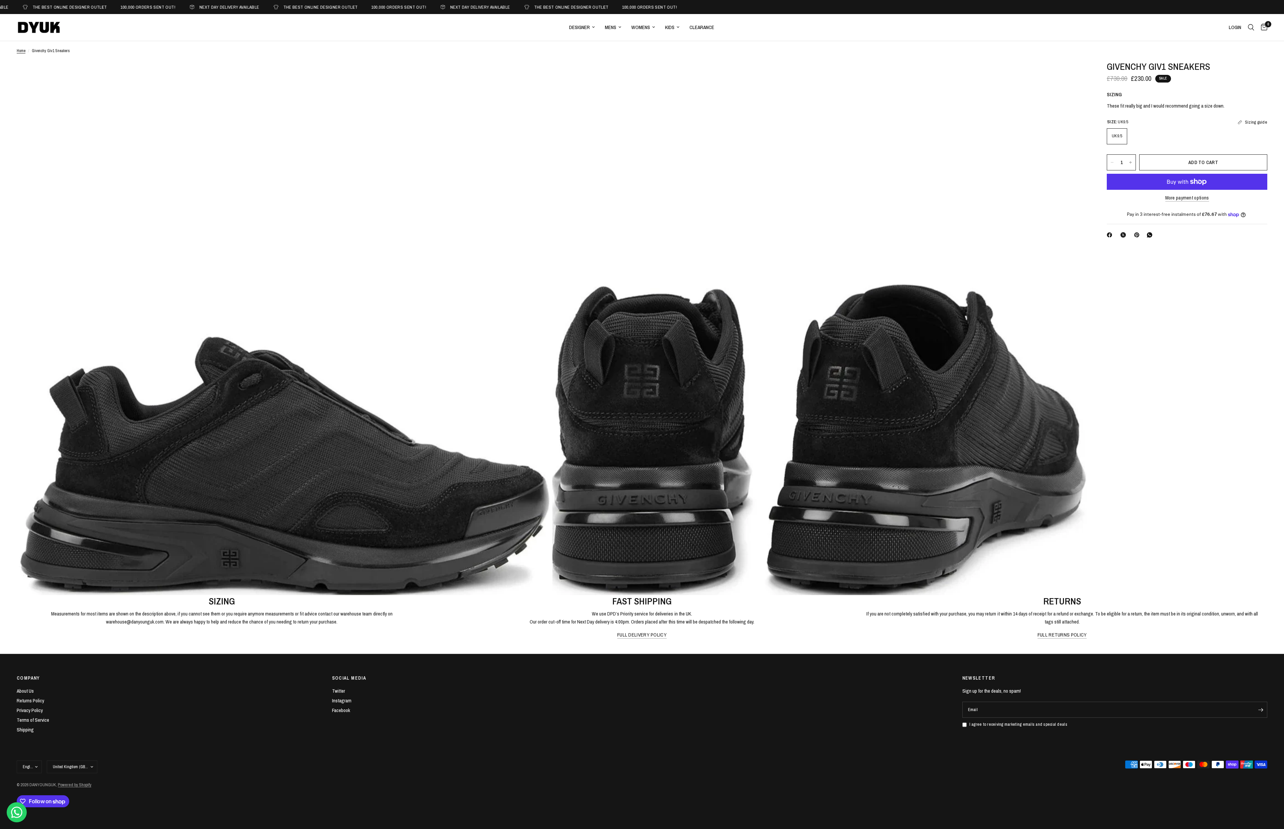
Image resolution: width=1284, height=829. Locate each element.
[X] (1124, 235)
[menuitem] (582, 27)
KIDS (669, 27)
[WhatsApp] (1151, 235)
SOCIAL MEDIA (349, 678)
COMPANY (28, 678)
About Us (25, 690)
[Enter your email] (1260, 710)
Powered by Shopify (74, 785)
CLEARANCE (701, 27)
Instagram (341, 700)
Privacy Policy (30, 710)
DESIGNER (579, 27)
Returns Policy (30, 700)
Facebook (341, 710)
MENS (610, 27)
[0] (1262, 27)
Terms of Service (33, 719)
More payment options (1187, 197)
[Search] (1251, 27)
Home (21, 50)
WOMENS (640, 27)
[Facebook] (1111, 235)
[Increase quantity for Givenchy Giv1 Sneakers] (1131, 162)
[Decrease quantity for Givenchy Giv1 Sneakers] (1112, 162)
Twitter (338, 690)
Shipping (25, 729)
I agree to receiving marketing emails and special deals (1018, 724)
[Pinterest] (1138, 235)
